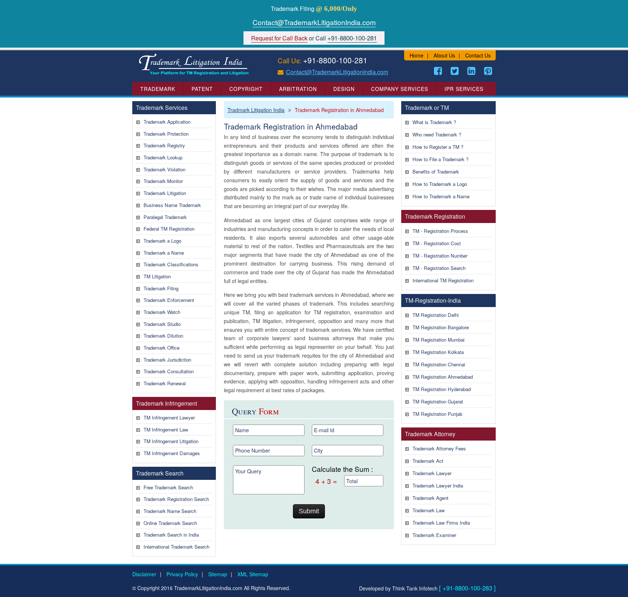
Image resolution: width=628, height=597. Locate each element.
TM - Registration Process (440, 230)
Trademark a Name (164, 252)
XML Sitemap (252, 574)
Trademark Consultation (169, 371)
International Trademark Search (176, 546)
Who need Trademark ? (436, 134)
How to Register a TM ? (437, 146)
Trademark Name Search (170, 511)
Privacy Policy (182, 574)
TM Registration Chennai (438, 364)
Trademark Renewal (165, 383)
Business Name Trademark (172, 205)
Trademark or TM (427, 107)
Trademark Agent (430, 497)
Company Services (399, 88)
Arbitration (298, 88)
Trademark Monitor (163, 181)
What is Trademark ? (434, 122)
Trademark (157, 88)
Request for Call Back (279, 38)
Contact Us (478, 55)
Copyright (246, 88)
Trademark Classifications (171, 264)
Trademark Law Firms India (441, 522)
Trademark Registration (435, 216)
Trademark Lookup (163, 157)
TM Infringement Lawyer (169, 417)
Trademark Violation (164, 169)
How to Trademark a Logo (439, 183)
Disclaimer (144, 574)
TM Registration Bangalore (440, 327)
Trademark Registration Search (176, 498)
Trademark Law (428, 510)
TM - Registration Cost (436, 243)
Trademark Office (162, 347)
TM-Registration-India (433, 300)
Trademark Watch (162, 312)
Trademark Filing (161, 288)
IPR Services (463, 88)
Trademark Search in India (171, 534)
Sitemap (217, 574)
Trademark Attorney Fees (439, 448)
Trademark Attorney (430, 434)
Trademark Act (427, 460)
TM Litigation (157, 276)
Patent (202, 88)
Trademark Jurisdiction (167, 359)
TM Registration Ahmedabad (442, 376)
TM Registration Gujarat (437, 401)
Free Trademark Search (168, 487)
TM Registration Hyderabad (441, 389)
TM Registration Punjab (437, 413)
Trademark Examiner (434, 535)
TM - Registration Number (439, 255)
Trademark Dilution (163, 335)
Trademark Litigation (165, 193)
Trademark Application (167, 121)
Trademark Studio (162, 324)
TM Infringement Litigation (171, 441)
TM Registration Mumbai (438, 339)
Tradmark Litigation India (256, 110)
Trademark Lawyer (431, 473)
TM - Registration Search (439, 267)
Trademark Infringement (166, 403)
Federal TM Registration (169, 228)
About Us (444, 55)
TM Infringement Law (166, 429)
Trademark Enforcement (169, 299)
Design (344, 88)
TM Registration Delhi (435, 314)
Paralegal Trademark (165, 217)
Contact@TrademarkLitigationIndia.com (314, 22)
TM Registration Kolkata (438, 352)
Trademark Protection (166, 133)
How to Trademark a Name (441, 196)
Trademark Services (162, 107)
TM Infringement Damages (172, 453)
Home (416, 55)
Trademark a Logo (162, 240)
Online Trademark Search (170, 523)
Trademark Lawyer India (437, 485)
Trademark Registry (164, 145)
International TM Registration (443, 280)
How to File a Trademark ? (440, 159)
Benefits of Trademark (435, 171)
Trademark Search (160, 473)
